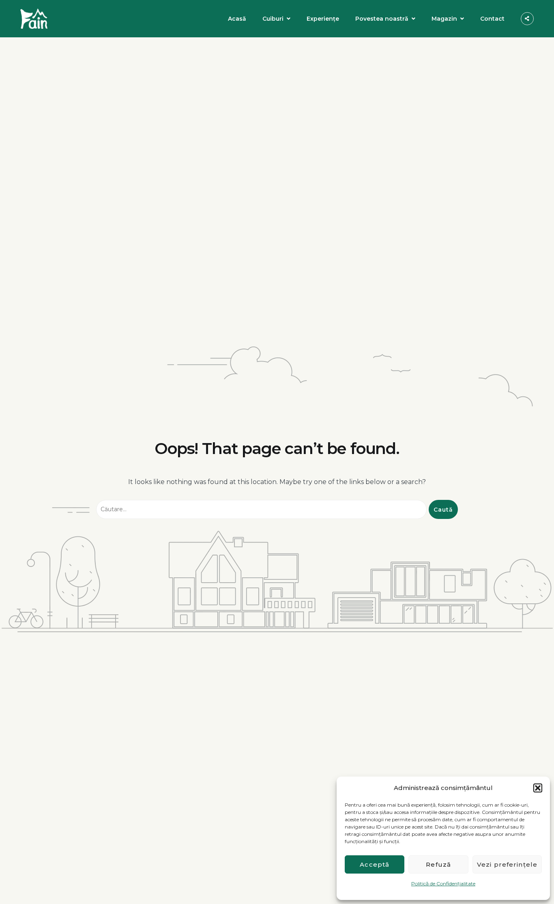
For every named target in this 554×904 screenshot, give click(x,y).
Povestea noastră (381, 18)
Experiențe (323, 18)
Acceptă (374, 864)
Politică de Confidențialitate (443, 883)
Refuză (438, 864)
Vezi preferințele (507, 864)
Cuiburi (272, 18)
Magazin (444, 18)
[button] (538, 788)
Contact (492, 18)
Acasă (237, 18)
